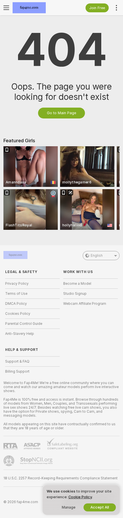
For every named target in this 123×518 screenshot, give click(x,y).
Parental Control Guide (23, 324)
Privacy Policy (17, 284)
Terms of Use (16, 294)
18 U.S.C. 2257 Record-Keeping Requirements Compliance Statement (60, 478)
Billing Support (17, 371)
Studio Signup (75, 294)
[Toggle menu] (6, 7)
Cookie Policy (80, 497)
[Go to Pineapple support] (9, 460)
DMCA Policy (16, 304)
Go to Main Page (61, 113)
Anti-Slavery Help (19, 334)
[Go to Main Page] (37, 8)
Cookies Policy (17, 314)
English (97, 256)
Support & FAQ (17, 361)
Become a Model (77, 284)
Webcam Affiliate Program (84, 304)
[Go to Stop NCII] (37, 460)
